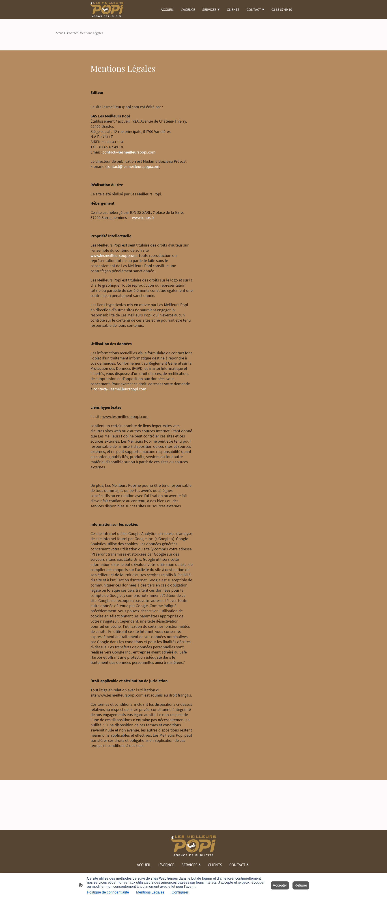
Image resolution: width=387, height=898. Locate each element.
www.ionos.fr (143, 217)
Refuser (301, 885)
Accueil (60, 33)
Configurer (180, 892)
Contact (72, 33)
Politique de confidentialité (108, 892)
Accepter (280, 885)
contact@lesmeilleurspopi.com (129, 152)
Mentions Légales (150, 892)
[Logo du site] (106, 9)
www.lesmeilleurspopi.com (113, 255)
